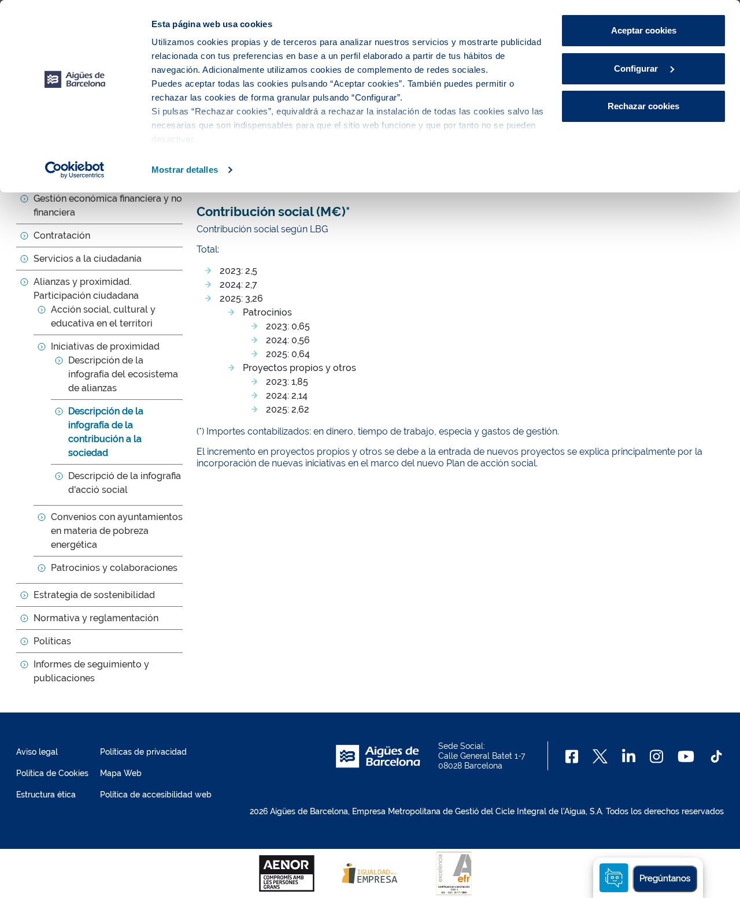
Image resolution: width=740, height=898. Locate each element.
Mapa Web (121, 773)
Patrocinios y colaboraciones (114, 567)
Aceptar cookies (643, 30)
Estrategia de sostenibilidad (94, 594)
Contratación (62, 235)
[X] (600, 756)
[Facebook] (572, 756)
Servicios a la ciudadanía (88, 258)
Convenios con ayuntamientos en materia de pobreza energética (117, 530)
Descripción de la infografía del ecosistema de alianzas (123, 374)
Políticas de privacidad (143, 751)
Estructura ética (46, 794)
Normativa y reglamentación (96, 618)
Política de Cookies (52, 773)
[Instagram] (656, 756)
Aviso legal (37, 751)
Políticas (52, 641)
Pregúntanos (664, 878)
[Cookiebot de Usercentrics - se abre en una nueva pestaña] (74, 170)
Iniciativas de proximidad (105, 346)
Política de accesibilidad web (156, 794)
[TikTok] (716, 756)
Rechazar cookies (643, 106)
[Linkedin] (628, 756)
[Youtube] (686, 756)
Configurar (637, 68)
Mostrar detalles (184, 170)
